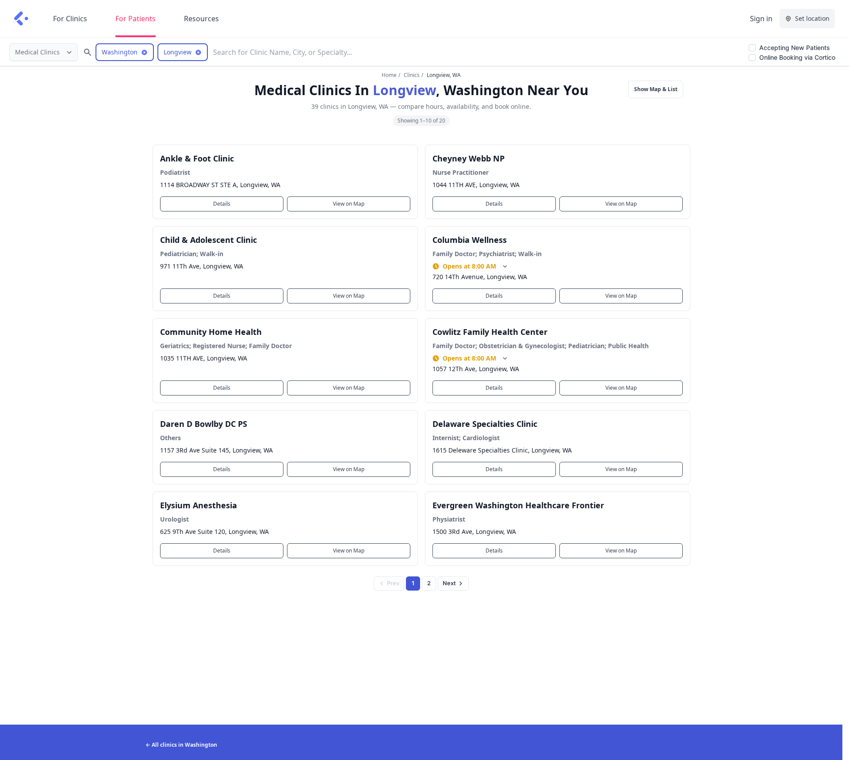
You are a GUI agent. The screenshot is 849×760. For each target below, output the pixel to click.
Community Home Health (211, 331)
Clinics (412, 75)
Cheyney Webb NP (468, 158)
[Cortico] (21, 19)
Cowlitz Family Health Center (489, 331)
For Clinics (70, 18)
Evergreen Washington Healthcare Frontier (518, 505)
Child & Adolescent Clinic (208, 239)
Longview (404, 90)
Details (221, 203)
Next (449, 583)
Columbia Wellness (469, 239)
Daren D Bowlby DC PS (203, 423)
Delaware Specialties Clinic (484, 423)
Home (389, 75)
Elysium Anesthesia (198, 505)
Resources (201, 18)
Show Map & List (655, 89)
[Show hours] (505, 266)
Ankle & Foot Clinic (197, 158)
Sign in (761, 18)
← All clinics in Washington (181, 744)
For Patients (135, 18)
